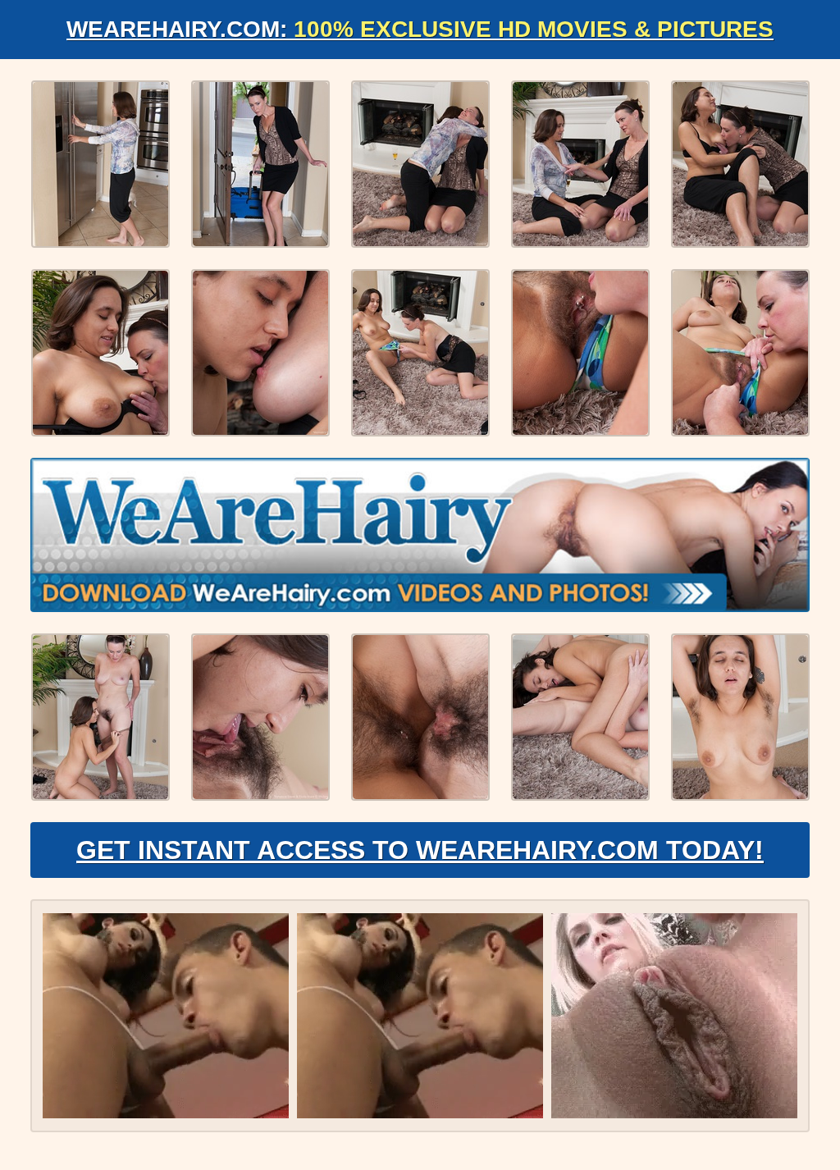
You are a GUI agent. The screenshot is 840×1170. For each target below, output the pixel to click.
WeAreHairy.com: (420, 29)
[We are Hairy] (420, 535)
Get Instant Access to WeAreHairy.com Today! (420, 850)
